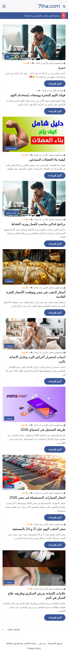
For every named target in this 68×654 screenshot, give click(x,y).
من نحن (42, 643)
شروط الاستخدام (55, 643)
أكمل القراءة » (55, 83)
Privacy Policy (34, 648)
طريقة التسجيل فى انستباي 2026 (43, 429)
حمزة (61, 67)
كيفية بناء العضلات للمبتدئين (47, 159)
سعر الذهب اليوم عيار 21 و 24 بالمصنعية (38, 529)
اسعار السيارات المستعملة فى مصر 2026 (37, 497)
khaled (60, 91)
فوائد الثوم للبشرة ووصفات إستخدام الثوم (37, 95)
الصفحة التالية (14, 629)
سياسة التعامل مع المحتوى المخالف (21, 643)
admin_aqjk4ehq (56, 63)
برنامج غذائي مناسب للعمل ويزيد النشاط (42, 15)
